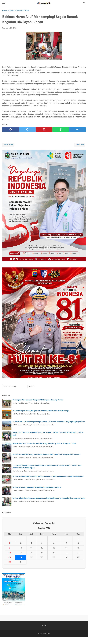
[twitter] (27, 129)
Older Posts (80, 145)
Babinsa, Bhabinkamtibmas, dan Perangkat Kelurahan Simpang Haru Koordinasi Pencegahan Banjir (49, 498)
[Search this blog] (84, 3)
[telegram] (77, 129)
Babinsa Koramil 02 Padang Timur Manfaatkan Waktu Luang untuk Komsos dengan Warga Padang (48, 476)
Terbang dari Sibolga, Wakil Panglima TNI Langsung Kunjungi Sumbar (38, 400)
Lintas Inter (46, 633)
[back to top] (83, 632)
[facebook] (10, 129)
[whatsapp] (60, 129)
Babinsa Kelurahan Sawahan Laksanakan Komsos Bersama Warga (37, 487)
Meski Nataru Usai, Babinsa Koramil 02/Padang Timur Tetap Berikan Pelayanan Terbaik (44, 443)
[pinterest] (44, 129)
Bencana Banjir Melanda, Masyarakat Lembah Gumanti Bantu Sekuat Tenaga (41, 411)
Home (44, 625)
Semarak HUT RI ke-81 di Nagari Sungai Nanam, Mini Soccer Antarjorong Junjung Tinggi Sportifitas (49, 422)
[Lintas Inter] (44, 3)
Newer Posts (8, 145)
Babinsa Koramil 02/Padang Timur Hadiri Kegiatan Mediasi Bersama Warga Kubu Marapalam (46, 454)
